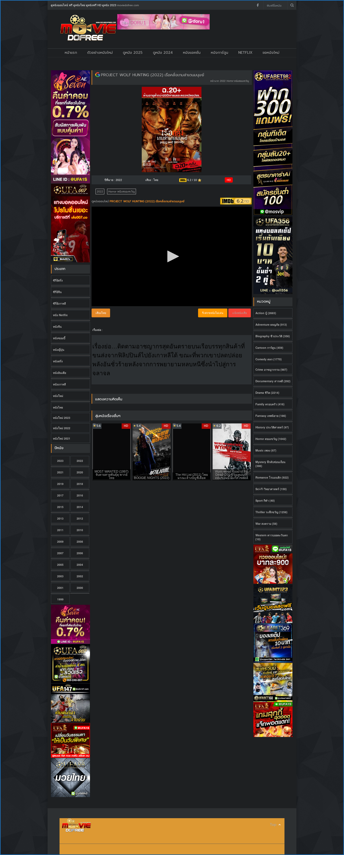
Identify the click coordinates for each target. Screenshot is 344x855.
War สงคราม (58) (266, 524)
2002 (80, 576)
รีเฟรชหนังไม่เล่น (212, 313)
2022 (80, 461)
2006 (80, 553)
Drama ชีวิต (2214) (267, 393)
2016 (80, 495)
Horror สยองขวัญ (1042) (270, 439)
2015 (60, 507)
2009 (60, 541)
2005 (60, 565)
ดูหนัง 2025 (133, 52)
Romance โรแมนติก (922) (272, 477)
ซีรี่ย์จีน (57, 292)
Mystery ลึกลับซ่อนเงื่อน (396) (270, 464)
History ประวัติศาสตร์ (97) (272, 427)
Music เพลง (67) (265, 450)
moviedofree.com (128, 5)
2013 (60, 518)
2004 (80, 565)
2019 (60, 484)
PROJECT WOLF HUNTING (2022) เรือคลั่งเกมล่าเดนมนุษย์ (152, 75)
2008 (80, 541)
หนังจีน (57, 326)
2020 (80, 472)
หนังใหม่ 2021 (61, 438)
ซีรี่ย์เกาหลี (59, 303)
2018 (80, 484)
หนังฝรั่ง (58, 361)
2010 (80, 530)
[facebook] (258, 5)
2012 (80, 518)
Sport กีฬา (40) (265, 500)
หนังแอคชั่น (191, 52)
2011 (60, 530)
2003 (60, 576)
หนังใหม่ (58, 396)
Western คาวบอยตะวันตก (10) (271, 537)
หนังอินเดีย (59, 373)
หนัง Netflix (60, 315)
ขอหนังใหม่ (271, 52)
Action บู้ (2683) (265, 313)
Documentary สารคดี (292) (272, 381)
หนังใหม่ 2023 (61, 418)
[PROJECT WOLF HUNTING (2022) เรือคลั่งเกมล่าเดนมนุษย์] (97, 75)
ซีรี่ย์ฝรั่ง (58, 280)
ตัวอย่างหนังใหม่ (100, 52)
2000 (80, 588)
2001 (60, 588)
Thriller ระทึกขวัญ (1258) (271, 512)
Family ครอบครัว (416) (269, 404)
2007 (60, 553)
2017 (60, 495)
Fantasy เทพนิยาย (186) (270, 416)
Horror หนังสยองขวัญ (238, 80)
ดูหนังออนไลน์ (101, 201)
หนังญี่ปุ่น (58, 350)
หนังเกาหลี (59, 384)
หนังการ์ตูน (219, 52)
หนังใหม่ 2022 (61, 428)
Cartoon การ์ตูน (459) (269, 348)
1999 (60, 599)
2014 (80, 507)
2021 (60, 472)
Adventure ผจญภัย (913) (271, 324)
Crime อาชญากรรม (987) (271, 369)
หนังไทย (58, 407)
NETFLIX (245, 52)
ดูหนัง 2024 (163, 52)
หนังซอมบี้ (59, 338)
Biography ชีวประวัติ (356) (272, 336)
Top (273, 824)
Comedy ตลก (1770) (268, 359)
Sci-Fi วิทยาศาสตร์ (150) (271, 489)
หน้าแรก (71, 52)
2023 (60, 461)
